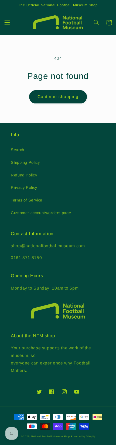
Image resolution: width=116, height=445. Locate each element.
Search (17, 150)
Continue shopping (58, 96)
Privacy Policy (24, 187)
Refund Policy (24, 175)
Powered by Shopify (83, 436)
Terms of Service (26, 200)
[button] (7, 22)
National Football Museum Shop (50, 436)
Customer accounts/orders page (41, 213)
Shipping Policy (25, 162)
